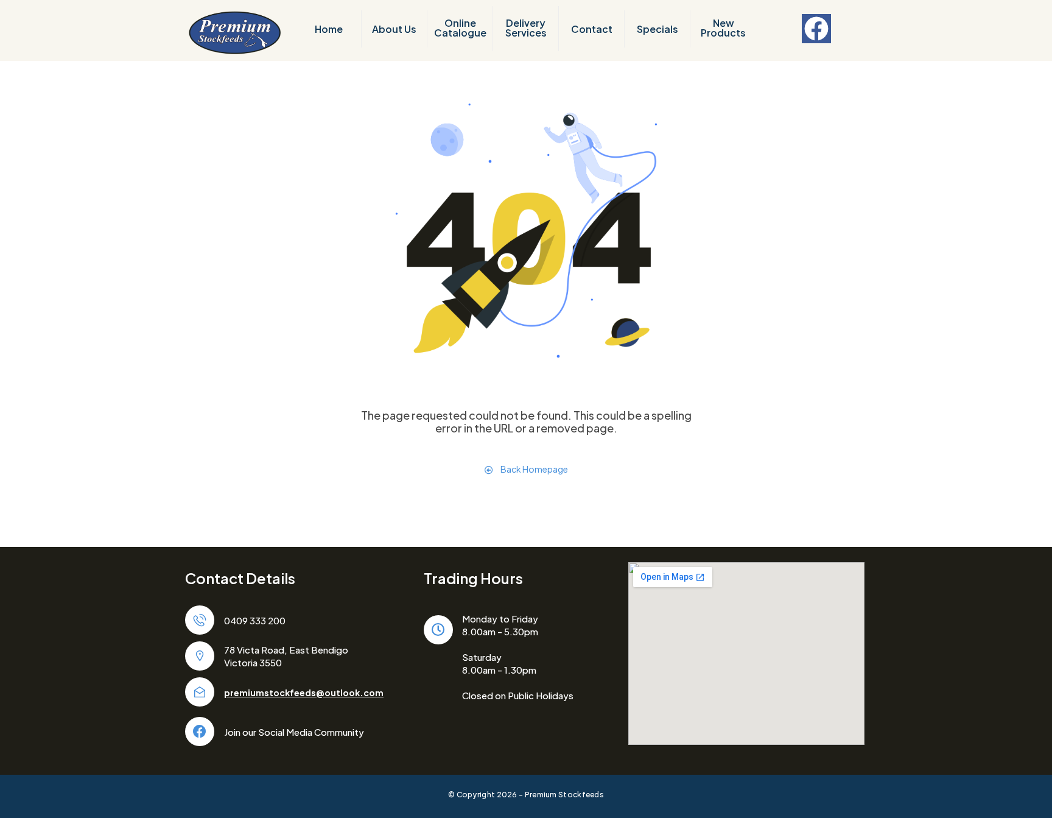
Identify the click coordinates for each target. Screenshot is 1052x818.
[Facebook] (816, 28)
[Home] (234, 32)
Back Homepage (533, 469)
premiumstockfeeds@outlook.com (304, 692)
